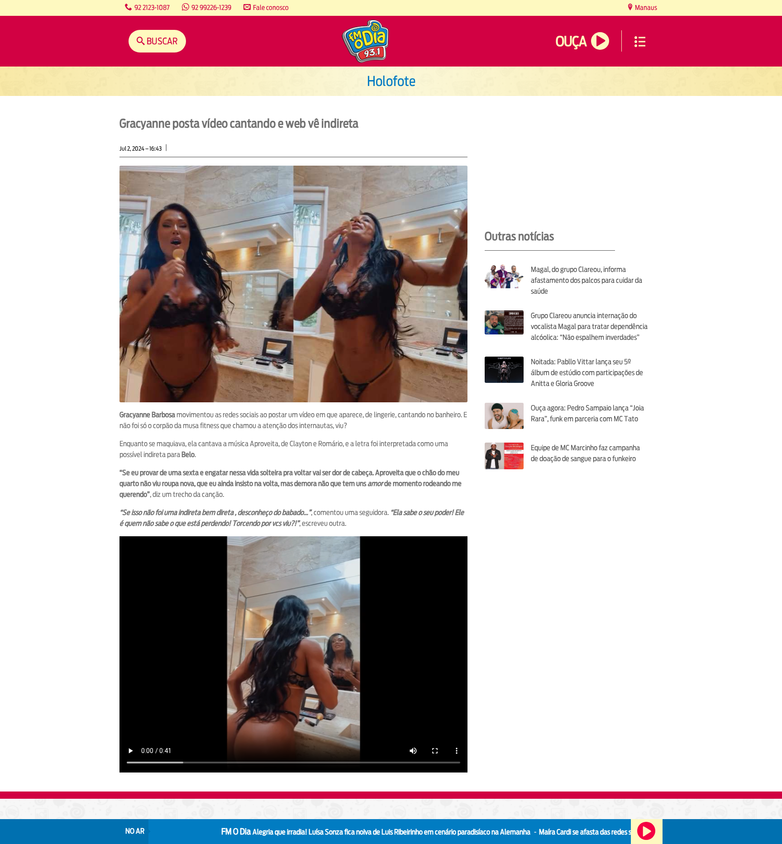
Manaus (645, 7)
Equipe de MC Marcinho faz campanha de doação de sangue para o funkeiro (585, 453)
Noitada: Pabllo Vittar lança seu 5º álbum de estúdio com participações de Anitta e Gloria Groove (587, 373)
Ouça (571, 41)
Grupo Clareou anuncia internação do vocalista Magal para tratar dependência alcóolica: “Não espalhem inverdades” (589, 326)
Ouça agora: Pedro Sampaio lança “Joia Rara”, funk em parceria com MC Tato (587, 413)
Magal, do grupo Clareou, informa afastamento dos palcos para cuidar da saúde (586, 280)
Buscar (161, 41)
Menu (639, 41)
